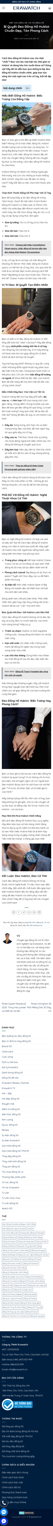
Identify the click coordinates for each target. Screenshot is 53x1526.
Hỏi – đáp (7, 1093)
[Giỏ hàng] (49, 8)
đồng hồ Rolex (30, 1298)
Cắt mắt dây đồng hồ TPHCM (17, 1436)
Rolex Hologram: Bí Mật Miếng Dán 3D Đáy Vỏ (39, 1007)
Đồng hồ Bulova (9, 1237)
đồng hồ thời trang (10, 1303)
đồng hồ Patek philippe (12, 1294)
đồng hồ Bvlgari (9, 1255)
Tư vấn (5, 1192)
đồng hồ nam (20, 1285)
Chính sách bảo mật (12, 1482)
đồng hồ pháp (30, 1294)
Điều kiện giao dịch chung (15, 1472)
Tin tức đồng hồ (36, 23)
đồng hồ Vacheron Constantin (15, 1316)
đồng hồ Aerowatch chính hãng (16, 1250)
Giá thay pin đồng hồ (12, 1426)
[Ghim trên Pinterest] (34, 912)
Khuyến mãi (8, 1103)
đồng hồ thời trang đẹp (30, 1303)
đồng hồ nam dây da (37, 1285)
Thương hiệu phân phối (14, 1177)
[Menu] (3, 8)
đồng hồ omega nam (23, 1290)
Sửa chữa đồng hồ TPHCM (15, 1151)
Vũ (38, 39)
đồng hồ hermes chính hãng (14, 1268)
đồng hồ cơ (7, 1259)
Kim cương (7, 1119)
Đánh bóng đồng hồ (12, 1072)
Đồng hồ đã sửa (10, 1077)
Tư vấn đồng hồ (10, 1203)
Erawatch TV (8, 1088)
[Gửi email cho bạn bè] (29, 912)
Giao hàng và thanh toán (15, 1497)
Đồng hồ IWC (41, 1241)
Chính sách (7, 1051)
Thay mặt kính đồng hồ (14, 1161)
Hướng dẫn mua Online (14, 1502)
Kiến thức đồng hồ (18, 23)
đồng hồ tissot (32, 1312)
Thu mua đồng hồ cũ (12, 1171)
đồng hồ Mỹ (7, 1285)
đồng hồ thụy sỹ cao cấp (13, 1312)
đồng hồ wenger (37, 1316)
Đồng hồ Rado (9, 1246)
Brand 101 (7, 1046)
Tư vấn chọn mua (11, 1198)
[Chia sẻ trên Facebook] (19, 912)
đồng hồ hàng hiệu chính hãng (15, 1272)
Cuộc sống (7, 1056)
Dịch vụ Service (10, 1062)
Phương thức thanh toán (14, 1492)
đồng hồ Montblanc (34, 1277)
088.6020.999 (17, 1364)
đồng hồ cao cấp (25, 1255)
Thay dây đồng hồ (11, 1156)
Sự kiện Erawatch (11, 1140)
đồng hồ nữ (7, 1290)
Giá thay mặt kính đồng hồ (15, 1451)
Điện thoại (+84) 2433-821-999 (17, 1359)
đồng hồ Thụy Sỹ (35, 1307)
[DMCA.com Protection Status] (26, 1512)
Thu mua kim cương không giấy (18, 1456)
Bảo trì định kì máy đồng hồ (16, 1041)
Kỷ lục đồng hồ (10, 1124)
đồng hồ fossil (34, 1259)
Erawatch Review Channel (15, 1083)
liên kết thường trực (34, 925)
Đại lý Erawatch (10, 1067)
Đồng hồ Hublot (9, 1241)
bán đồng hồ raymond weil (14, 1228)
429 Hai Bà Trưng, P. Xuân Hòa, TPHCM (22, 1395)
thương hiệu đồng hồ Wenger (32, 1233)
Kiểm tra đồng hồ (11, 1109)
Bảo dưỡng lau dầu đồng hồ (16, 1036)
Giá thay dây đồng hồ (13, 1446)
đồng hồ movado (10, 1281)
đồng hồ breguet (38, 1250)
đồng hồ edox (20, 1259)
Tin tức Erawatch (10, 1187)
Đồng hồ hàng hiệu (26, 1241)
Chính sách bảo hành (13, 1477)
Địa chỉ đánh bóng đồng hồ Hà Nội (20, 1431)
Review (5, 1130)
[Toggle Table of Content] (26, 88)
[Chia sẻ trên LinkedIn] (39, 912)
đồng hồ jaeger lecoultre (13, 1277)
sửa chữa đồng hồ (11, 1145)
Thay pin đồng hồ (11, 1166)
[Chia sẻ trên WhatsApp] (13, 912)
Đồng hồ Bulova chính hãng (30, 1237)
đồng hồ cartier (41, 1255)
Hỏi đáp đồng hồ (10, 1098)
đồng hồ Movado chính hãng (32, 1281)
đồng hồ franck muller (12, 1263)
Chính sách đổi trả (11, 1487)
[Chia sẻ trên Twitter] (24, 912)
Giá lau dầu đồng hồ (12, 1441)
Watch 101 (7, 1208)
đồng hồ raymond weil (12, 1298)
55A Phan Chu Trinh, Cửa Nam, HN (20, 1390)
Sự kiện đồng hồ (10, 1135)
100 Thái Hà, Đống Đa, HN (16, 1385)
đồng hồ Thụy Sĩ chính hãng (14, 1307)
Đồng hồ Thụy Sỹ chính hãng (29, 1246)
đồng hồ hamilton (31, 1263)
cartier (30, 1228)
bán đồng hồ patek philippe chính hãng (19, 1224)
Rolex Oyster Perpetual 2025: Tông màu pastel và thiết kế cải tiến (14, 1007)
